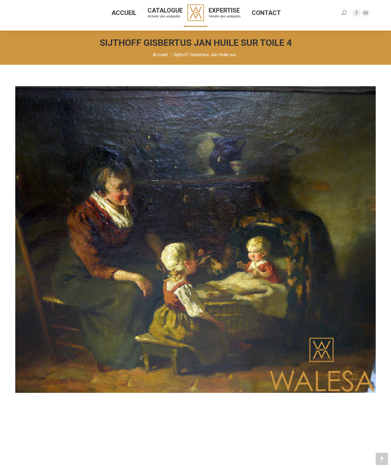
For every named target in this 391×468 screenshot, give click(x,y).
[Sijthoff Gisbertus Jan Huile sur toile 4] (195, 239)
